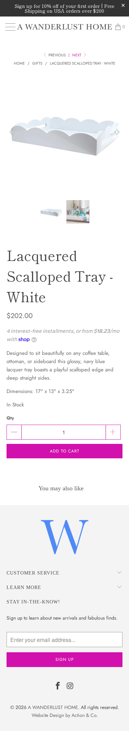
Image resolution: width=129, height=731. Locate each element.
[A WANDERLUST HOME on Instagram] (70, 686)
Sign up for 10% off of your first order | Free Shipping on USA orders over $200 (64, 8)
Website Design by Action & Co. (65, 715)
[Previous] (11, 132)
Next (77, 55)
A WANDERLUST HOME (53, 707)
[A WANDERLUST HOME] (64, 27)
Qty (10, 418)
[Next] (117, 132)
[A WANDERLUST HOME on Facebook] (58, 686)
